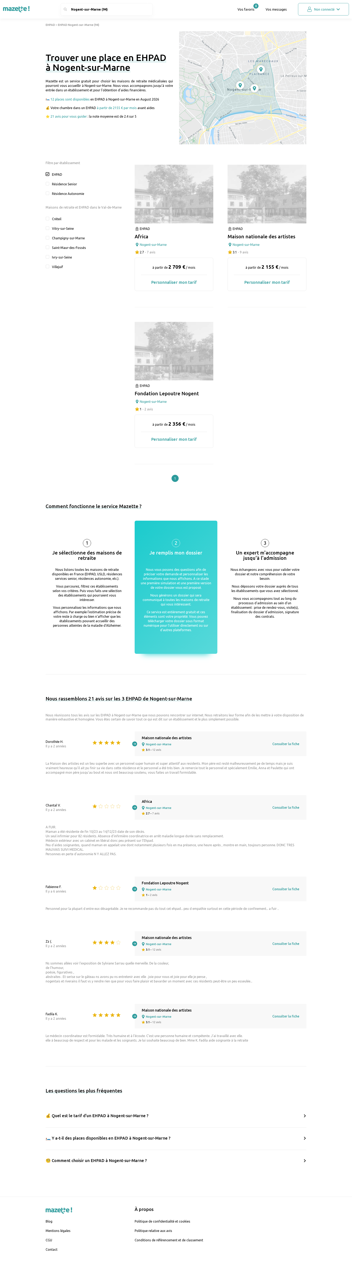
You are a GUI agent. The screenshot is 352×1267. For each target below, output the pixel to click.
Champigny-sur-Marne (68, 238)
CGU (49, 1240)
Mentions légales (58, 1231)
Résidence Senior (64, 184)
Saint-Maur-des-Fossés (69, 248)
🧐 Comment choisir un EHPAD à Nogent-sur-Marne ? (96, 1160)
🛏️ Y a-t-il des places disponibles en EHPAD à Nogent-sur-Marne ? (108, 1138)
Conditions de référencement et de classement (169, 1240)
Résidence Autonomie (68, 194)
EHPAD (50, 25)
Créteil (56, 219)
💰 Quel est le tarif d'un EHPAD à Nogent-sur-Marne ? (97, 1115)
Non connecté (324, 9)
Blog (49, 1221)
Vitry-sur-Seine (63, 228)
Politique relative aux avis (153, 1231)
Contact (51, 1249)
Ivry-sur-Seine (62, 257)
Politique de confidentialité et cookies (162, 1221)
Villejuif (57, 267)
